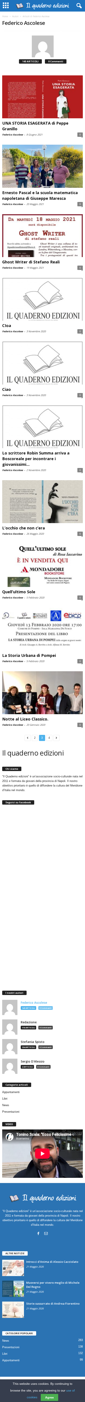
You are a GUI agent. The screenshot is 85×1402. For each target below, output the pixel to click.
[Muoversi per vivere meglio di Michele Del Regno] (13, 1289)
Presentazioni (10, 1111)
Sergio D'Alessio (32, 1061)
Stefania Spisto (32, 1042)
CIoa (6, 325)
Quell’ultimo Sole (18, 591)
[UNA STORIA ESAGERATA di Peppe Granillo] (42, 96)
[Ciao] (42, 362)
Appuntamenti (11, 1092)
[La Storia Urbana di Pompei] (42, 629)
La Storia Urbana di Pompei (29, 655)
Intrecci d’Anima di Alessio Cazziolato (52, 1262)
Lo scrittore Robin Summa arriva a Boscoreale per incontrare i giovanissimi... (36, 458)
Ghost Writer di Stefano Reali (31, 261)
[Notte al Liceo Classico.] (42, 692)
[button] (78, 6)
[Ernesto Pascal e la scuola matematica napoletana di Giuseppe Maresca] (42, 166)
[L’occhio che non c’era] (42, 501)
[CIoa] (42, 299)
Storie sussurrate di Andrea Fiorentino (53, 1303)
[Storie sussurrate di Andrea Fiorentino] (13, 1310)
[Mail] (45, 1233)
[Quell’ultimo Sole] (42, 565)
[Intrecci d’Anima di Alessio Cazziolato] (13, 1268)
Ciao (6, 389)
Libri (4, 1098)
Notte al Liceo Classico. (25, 719)
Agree (49, 1397)
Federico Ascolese (12, 134)
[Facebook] (38, 1233)
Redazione (29, 1022)
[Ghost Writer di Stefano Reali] (42, 235)
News (5, 1105)
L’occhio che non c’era (23, 528)
